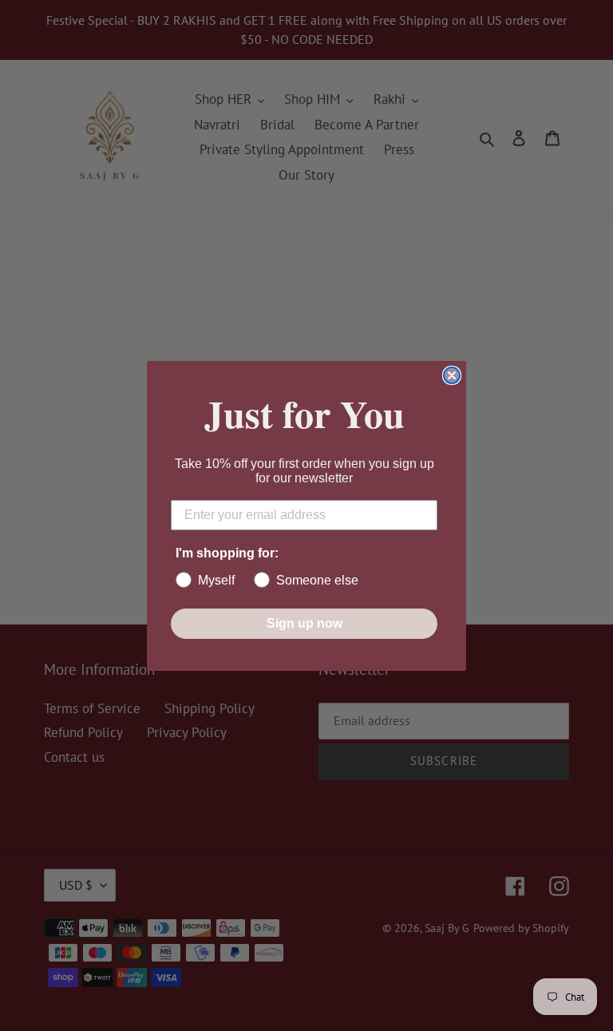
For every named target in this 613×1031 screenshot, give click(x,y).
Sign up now (304, 623)
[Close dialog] (452, 375)
